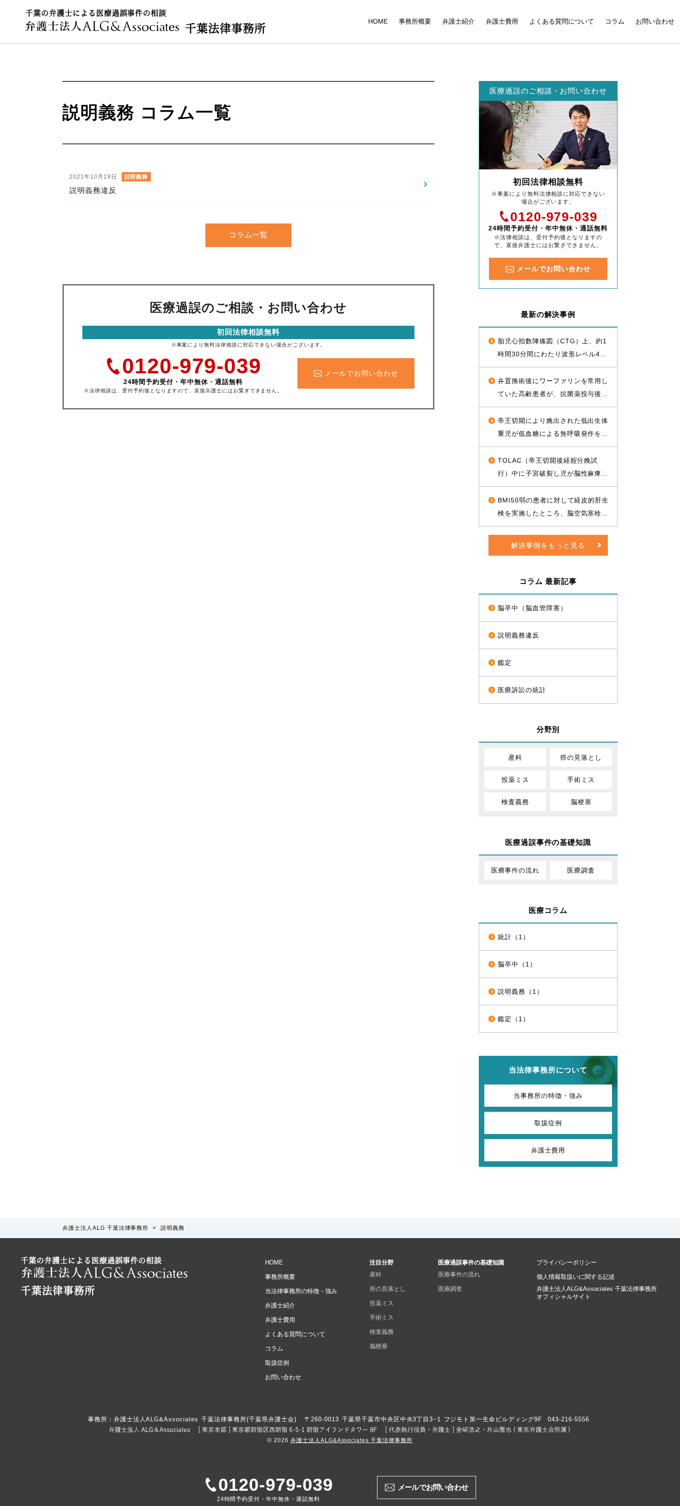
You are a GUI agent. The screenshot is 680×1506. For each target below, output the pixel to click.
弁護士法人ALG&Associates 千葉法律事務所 (352, 1440)
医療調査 (581, 870)
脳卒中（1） (517, 964)
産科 (515, 757)
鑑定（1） (514, 1019)
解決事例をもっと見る (548, 545)
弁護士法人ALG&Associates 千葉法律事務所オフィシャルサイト (597, 1292)
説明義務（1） (521, 991)
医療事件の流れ (515, 870)
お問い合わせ (655, 21)
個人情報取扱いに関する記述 (576, 1276)
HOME (378, 21)
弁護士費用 (502, 21)
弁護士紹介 (458, 21)
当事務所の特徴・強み (548, 1095)
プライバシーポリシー (567, 1262)
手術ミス (581, 779)
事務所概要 (415, 21)
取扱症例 (548, 1123)
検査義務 (515, 802)
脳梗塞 (581, 802)
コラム (614, 21)
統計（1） (514, 937)
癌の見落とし (581, 757)
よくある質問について (561, 21)
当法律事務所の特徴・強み (301, 1291)
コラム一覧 (248, 235)
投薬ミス (515, 779)
